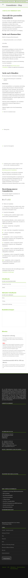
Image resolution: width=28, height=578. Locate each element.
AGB (8, 567)
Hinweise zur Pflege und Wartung (8, 547)
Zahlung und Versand (6, 533)
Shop (3, 535)
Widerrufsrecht (13, 567)
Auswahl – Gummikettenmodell (7, 530)
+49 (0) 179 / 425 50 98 (21, 1)
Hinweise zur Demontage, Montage (8, 544)
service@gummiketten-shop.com (10, 445)
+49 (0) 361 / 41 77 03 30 (8, 442)
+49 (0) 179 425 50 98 (10, 443)
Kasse (3, 541)
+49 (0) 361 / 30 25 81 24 (9, 1)
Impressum (4, 567)
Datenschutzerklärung (21, 567)
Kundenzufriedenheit (5, 553)
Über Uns (3, 550)
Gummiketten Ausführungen (8, 272)
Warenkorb (4, 538)
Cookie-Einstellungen (14, 568)
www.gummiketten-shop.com (9, 446)
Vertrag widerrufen (6, 558)
